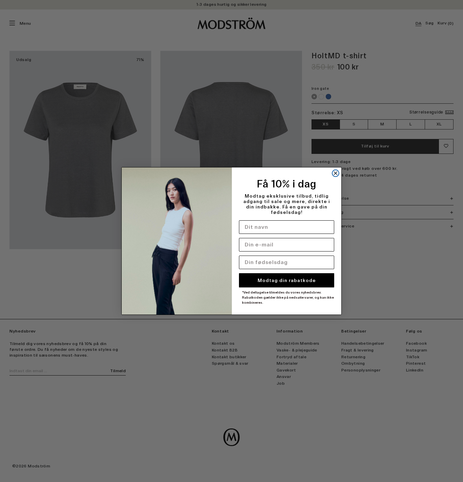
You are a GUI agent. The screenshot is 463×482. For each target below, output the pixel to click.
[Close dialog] (335, 173)
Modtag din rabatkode (287, 280)
